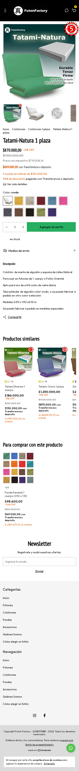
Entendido (49, 763)
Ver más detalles (17, 184)
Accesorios (10, 627)
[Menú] (6, 11)
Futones (8, 605)
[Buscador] (66, 11)
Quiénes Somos (12, 634)
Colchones (18, 129)
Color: (11, 192)
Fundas (7, 620)
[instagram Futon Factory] (34, 715)
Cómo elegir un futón (16, 641)
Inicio (6, 129)
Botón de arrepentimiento (39, 744)
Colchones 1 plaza (39, 129)
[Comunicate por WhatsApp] (71, 748)
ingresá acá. (66, 740)
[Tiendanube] (40, 750)
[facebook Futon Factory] (44, 715)
